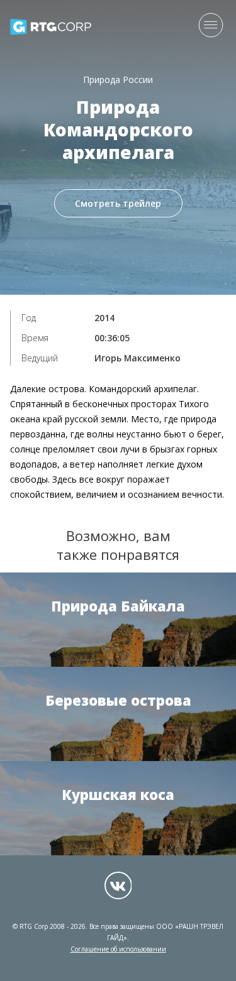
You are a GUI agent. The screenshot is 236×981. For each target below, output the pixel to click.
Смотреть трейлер (118, 203)
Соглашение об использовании (118, 949)
